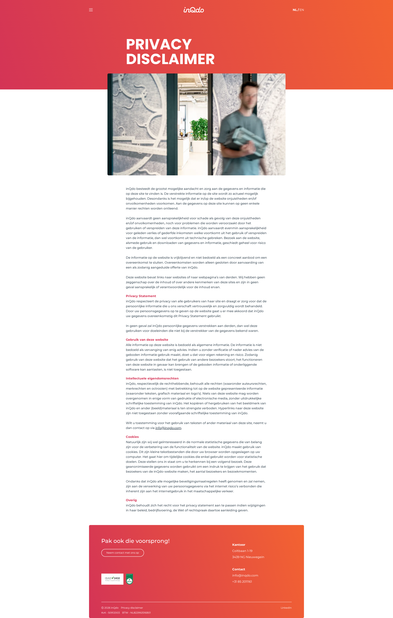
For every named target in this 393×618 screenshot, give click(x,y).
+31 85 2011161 (242, 581)
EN (302, 10)
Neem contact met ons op (122, 552)
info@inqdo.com (168, 428)
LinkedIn (286, 607)
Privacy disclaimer (132, 607)
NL (295, 10)
